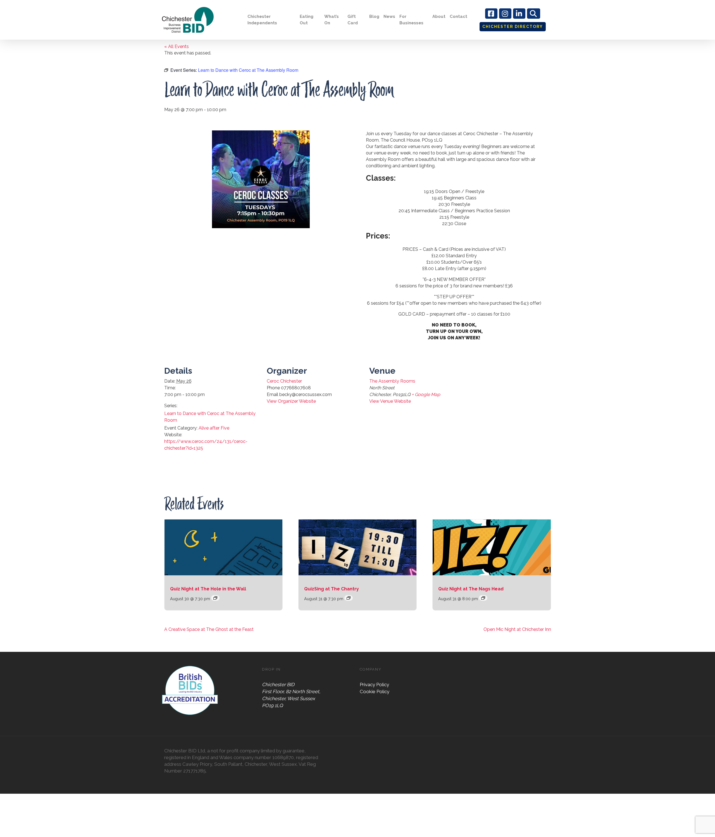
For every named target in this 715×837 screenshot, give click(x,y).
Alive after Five (214, 428)
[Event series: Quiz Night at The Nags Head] (483, 598)
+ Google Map (426, 394)
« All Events (176, 46)
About (438, 16)
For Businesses (411, 19)
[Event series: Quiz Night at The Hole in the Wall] (215, 598)
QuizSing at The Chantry (331, 589)
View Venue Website (390, 401)
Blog (374, 16)
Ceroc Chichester (284, 381)
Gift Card (352, 19)
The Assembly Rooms (392, 381)
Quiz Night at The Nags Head (471, 589)
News (389, 16)
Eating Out (306, 19)
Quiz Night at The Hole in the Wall (208, 589)
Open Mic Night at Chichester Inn (517, 629)
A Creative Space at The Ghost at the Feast (209, 629)
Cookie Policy (374, 691)
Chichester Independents (262, 19)
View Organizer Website (291, 401)
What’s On (331, 19)
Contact (458, 16)
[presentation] (224, 547)
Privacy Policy (374, 684)
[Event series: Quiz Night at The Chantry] (349, 598)
